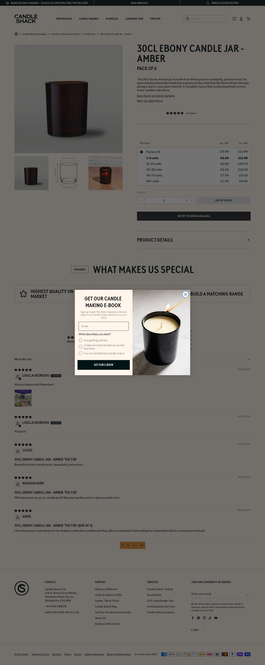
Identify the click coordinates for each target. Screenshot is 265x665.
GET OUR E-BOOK (103, 365)
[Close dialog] (185, 294)
